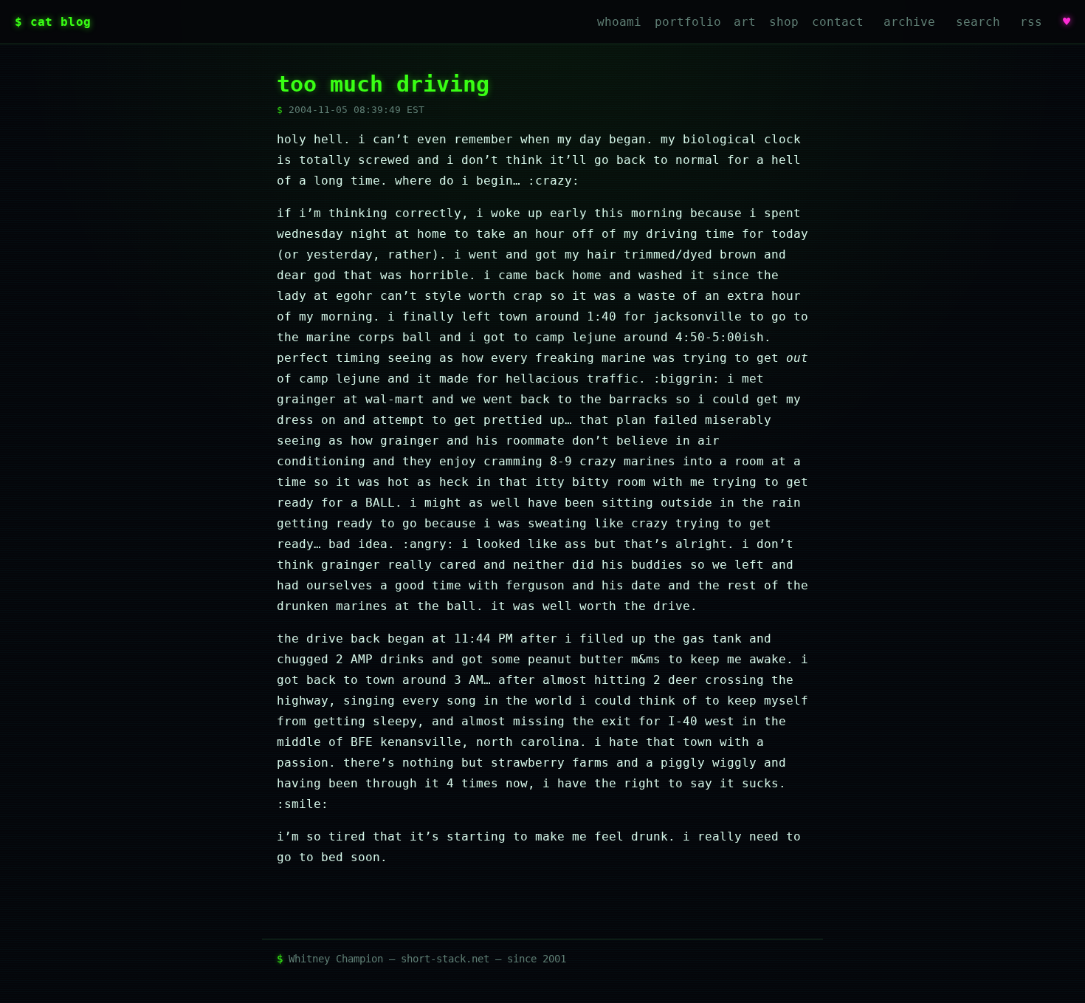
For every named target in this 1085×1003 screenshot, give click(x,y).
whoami (619, 22)
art (745, 22)
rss (1031, 22)
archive (909, 22)
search (978, 22)
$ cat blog (53, 22)
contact (838, 22)
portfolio (688, 22)
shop (784, 22)
